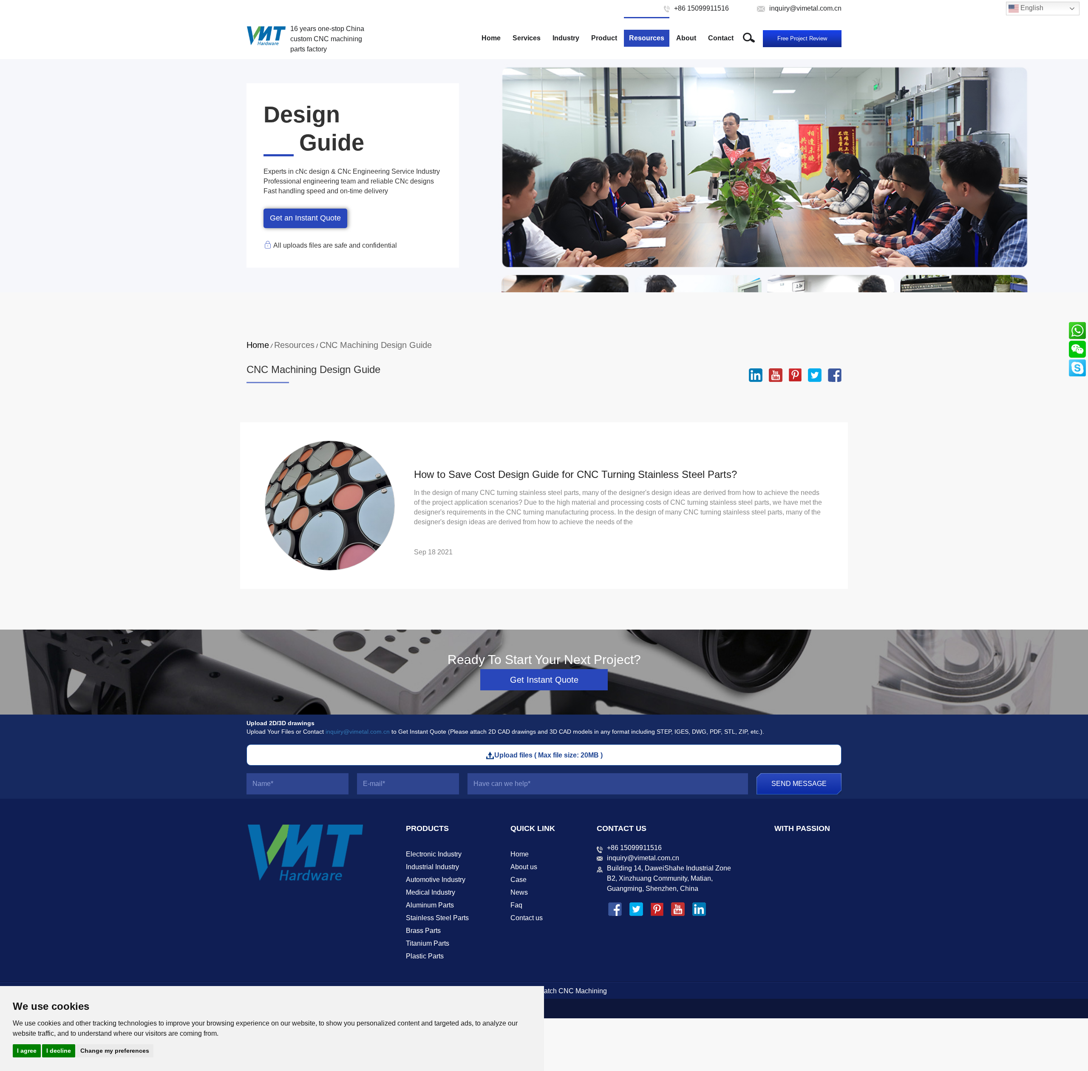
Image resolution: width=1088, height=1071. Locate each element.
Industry (565, 38)
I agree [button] (27, 1050)
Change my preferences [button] (114, 1050)
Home (491, 38)
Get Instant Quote (544, 679)
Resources (646, 38)
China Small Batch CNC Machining (553, 991)
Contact (721, 38)
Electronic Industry (434, 854)
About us (523, 866)
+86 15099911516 (634, 847)
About (686, 38)
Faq (516, 905)
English (1031, 7)
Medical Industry (430, 892)
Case (518, 879)
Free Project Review (802, 38)
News (519, 892)
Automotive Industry (435, 879)
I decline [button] (58, 1050)
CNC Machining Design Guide (376, 345)
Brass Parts (423, 930)
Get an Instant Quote (305, 218)
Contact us (526, 917)
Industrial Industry (432, 866)
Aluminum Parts (430, 905)
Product (604, 38)
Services (527, 38)
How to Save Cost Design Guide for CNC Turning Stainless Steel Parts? (575, 474)
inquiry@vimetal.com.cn (358, 731)
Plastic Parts (425, 956)
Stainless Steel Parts (437, 917)
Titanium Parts (427, 943)
